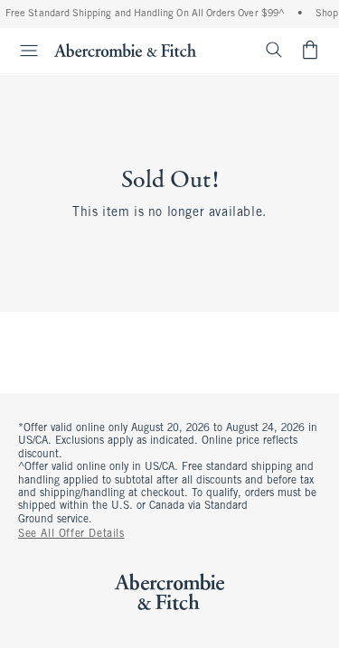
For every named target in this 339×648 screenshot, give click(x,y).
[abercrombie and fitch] (125, 49)
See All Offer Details (71, 534)
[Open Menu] (21, 50)
